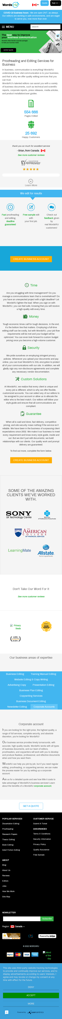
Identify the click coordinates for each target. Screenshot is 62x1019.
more (31, 1003)
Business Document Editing (31, 701)
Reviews (6, 876)
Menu (10, 26)
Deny (31, 987)
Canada (19, 926)
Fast (4, 215)
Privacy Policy (39, 844)
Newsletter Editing (17, 706)
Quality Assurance (41, 850)
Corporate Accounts (44, 706)
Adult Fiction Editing (11, 850)
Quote (44, 3)
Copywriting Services (31, 696)
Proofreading (7, 829)
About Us (6, 870)
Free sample (29, 215)
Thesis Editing (8, 840)
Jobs (4, 886)
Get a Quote (31, 806)
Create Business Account (31, 259)
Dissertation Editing (10, 824)
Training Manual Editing (43, 674)
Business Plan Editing (31, 690)
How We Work (8, 891)
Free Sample (38, 855)
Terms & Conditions (41, 834)
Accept (31, 995)
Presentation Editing (43, 685)
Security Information (42, 839)
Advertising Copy (17, 685)
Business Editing (15, 674)
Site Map (6, 897)
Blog (4, 865)
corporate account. (43, 786)
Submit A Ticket (40, 824)
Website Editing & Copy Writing (31, 679)
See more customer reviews (31, 155)
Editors (5, 881)
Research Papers (9, 834)
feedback (48, 218)
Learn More (31, 185)
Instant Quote (8, 50)
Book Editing (7, 845)
